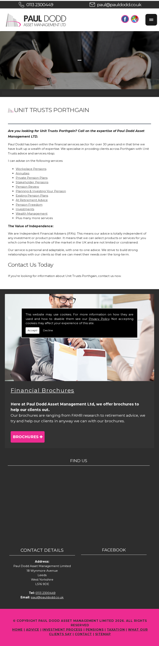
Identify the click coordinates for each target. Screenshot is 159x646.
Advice (32, 629)
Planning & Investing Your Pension (41, 191)
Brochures (26, 436)
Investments (25, 209)
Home (17, 629)
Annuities (22, 173)
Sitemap (103, 634)
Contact (83, 634)
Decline (48, 330)
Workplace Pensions (31, 169)
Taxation (116, 629)
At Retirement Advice (32, 200)
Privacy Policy (99, 319)
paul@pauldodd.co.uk (119, 4)
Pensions (95, 629)
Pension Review (27, 186)
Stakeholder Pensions (32, 182)
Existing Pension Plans (32, 195)
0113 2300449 (39, 4)
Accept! (32, 330)
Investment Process (62, 629)
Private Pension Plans (32, 178)
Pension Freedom (29, 204)
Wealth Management (32, 213)
